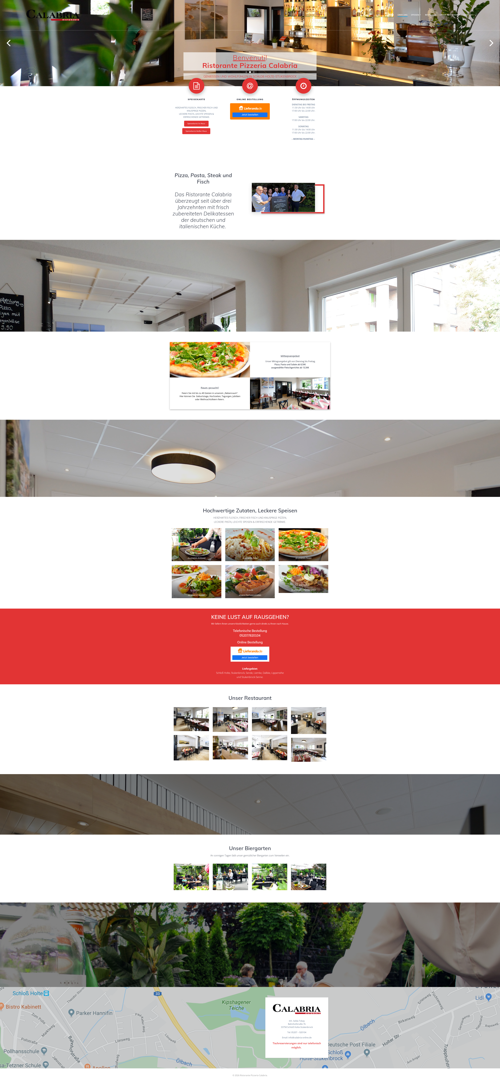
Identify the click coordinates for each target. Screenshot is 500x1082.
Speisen (415, 15)
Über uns (403, 15)
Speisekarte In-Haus (196, 154)
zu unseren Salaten (196, 625)
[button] (246, 102)
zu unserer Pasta (250, 588)
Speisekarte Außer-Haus (196, 161)
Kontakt (468, 15)
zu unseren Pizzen (303, 588)
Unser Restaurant (450, 15)
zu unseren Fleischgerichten (303, 620)
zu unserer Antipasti (196, 588)
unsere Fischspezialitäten (250, 625)
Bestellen (430, 15)
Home (391, 15)
